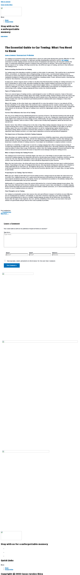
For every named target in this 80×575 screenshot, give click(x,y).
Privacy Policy (9, 22)
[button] (40, 17)
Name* (8, 253)
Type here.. (7, 232)
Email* (31, 253)
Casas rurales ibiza (6, 5)
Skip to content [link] (5, 2)
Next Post (5, 214)
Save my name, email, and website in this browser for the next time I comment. (31, 261)
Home (7, 20)
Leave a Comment (10, 55)
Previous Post (6, 212)
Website (54, 253)
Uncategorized (21, 55)
